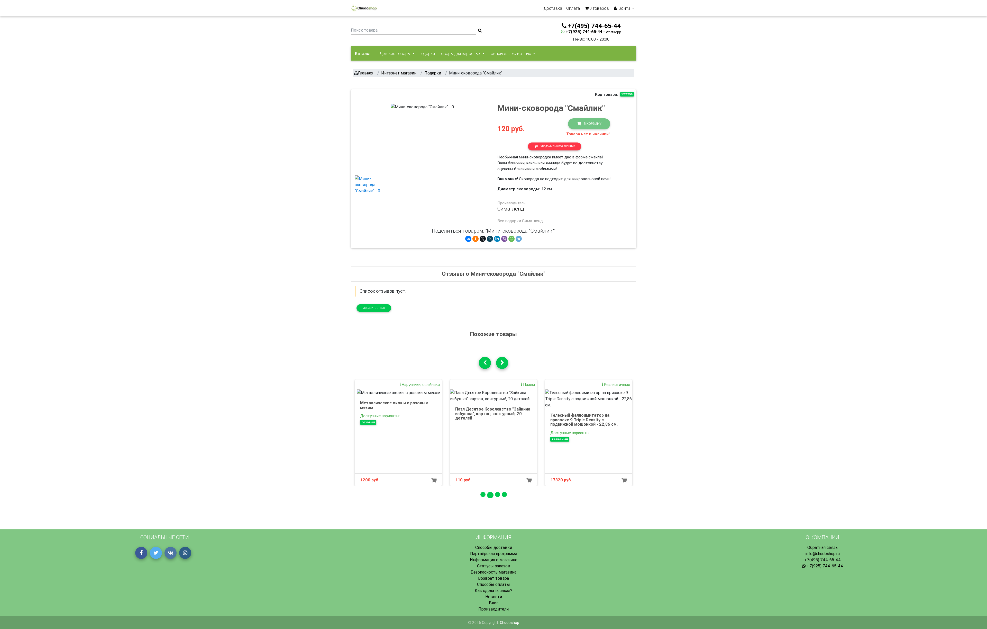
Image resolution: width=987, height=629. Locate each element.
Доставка (552, 8)
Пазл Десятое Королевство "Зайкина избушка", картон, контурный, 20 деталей (492, 413)
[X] (483, 239)
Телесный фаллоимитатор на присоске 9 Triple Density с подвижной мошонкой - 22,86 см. (584, 420)
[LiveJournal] (490, 239)
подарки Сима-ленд (524, 220)
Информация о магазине (493, 559)
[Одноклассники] (475, 239)
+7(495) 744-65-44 (822, 559)
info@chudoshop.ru (822, 553)
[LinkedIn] (497, 239)
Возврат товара (493, 578)
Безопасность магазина (493, 572)
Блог (493, 602)
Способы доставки (493, 547)
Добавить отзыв (374, 308)
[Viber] (504, 239)
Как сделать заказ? (493, 590)
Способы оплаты (493, 584)
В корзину (592, 123)
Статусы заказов (493, 565)
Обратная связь (822, 547)
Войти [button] (624, 8)
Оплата (573, 8)
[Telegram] (519, 239)
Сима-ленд (510, 209)
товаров (599, 8)
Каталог (363, 53)
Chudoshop (509, 622)
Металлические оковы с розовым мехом (394, 405)
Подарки (427, 53)
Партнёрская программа (493, 553)
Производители (493, 609)
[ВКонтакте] (468, 239)
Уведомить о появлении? (557, 146)
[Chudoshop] (364, 8)
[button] (395, 137)
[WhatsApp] (511, 239)
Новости (493, 596)
